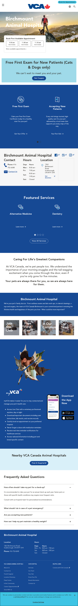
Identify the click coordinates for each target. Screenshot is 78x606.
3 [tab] (40, 235)
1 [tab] (37, 142)
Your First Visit (56, 134)
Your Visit (31, 574)
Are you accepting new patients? (18, 515)
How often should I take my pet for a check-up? (24, 487)
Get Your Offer (19, 134)
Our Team (31, 571)
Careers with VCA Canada (60, 568)
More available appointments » (16, 49)
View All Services (39, 241)
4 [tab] (43, 235)
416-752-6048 (14, 551)
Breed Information (33, 580)
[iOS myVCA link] (68, 418)
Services (30, 567)
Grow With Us (8, 589)
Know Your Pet (32, 577)
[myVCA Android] (68, 413)
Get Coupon (39, 78)
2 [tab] (40, 142)
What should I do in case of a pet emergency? (23, 508)
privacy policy (20, 597)
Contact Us (12, 172)
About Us (7, 567)
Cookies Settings (38, 602)
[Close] (75, 595)
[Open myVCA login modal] (70, 6)
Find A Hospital (38, 463)
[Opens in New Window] (57, 155)
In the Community (9, 583)
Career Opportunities (11, 587)
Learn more (20, 227)
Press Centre (7, 580)
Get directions (50, 176)
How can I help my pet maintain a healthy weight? (25, 521)
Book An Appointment (67, 2)
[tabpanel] (20, 116)
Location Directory (9, 577)
